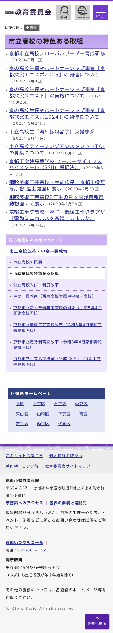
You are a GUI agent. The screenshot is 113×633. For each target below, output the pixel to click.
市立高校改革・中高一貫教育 (39, 251)
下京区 (64, 414)
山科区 (43, 414)
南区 (83, 414)
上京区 (39, 404)
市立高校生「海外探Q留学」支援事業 (52, 131)
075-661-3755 (32, 550)
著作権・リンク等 (22, 466)
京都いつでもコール (24, 543)
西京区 (43, 424)
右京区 (22, 424)
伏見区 (64, 424)
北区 (20, 404)
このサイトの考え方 (24, 456)
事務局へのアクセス (24, 503)
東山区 (22, 414)
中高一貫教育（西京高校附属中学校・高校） (54, 296)
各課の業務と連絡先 (68, 503)
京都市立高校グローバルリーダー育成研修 (57, 53)
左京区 (60, 404)
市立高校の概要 (27, 262)
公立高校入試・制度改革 (36, 285)
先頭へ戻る (97, 623)
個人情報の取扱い (65, 456)
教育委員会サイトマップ (68, 466)
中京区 (81, 404)
